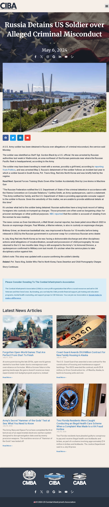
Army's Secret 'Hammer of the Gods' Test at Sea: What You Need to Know (26, 422)
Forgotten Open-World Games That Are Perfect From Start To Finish (24, 354)
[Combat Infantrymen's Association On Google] (54, 56)
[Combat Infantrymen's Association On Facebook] (36, 56)
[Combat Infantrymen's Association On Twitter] (42, 56)
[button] (107, 6)
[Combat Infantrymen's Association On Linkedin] (61, 56)
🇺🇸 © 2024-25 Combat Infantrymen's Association (54, 502)
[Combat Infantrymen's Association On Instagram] (48, 56)
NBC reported (56, 214)
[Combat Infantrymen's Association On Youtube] (67, 56)
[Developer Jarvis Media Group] (73, 56)
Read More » (7, 377)
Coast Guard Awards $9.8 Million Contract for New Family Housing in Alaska (80, 354)
